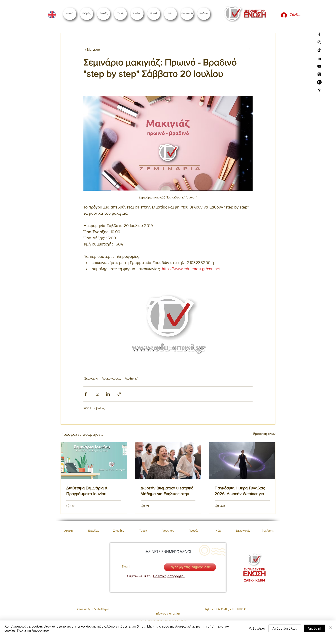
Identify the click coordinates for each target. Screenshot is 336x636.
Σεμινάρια (91, 378)
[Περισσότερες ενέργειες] (250, 49)
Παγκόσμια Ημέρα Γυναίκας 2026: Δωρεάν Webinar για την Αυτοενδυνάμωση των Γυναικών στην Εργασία (240, 491)
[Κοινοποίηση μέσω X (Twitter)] (97, 394)
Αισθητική (132, 378)
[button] (203, 14)
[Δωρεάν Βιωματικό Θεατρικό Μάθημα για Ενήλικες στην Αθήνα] (168, 460)
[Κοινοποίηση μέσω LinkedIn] (108, 394)
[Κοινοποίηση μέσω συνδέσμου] (119, 394)
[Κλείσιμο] (330, 628)
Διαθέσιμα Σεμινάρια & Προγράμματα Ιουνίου (87, 491)
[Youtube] (319, 66)
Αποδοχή (314, 628)
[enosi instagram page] (319, 42)
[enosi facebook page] (319, 34)
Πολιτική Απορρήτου (33, 630)
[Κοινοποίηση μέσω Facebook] (85, 394)
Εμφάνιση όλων (264, 433)
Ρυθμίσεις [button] (257, 628)
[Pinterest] (319, 82)
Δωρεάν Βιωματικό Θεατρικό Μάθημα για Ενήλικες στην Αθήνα (167, 491)
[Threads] (319, 74)
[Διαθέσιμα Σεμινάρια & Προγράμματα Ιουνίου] (94, 460)
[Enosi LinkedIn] (319, 58)
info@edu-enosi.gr (167, 613)
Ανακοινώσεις (111, 378)
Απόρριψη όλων (284, 628)
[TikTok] (319, 50)
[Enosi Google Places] (319, 90)
